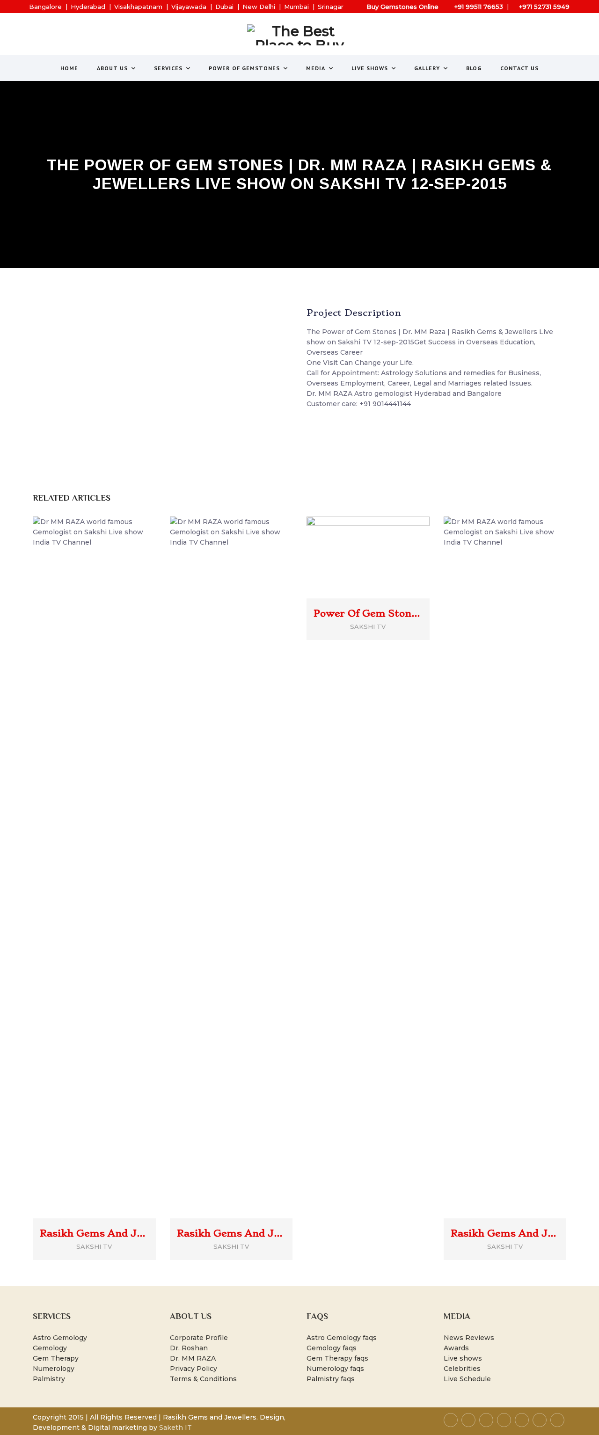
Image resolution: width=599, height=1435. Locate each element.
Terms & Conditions (203, 1379)
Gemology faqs (332, 1348)
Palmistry (49, 1379)
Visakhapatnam (138, 6)
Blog (474, 68)
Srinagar (330, 6)
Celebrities (462, 1368)
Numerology (53, 1368)
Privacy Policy (193, 1368)
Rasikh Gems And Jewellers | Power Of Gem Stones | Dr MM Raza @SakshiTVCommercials (231, 1233)
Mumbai (296, 6)
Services (168, 68)
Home (69, 68)
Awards (456, 1348)
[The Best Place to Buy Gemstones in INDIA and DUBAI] (299, 34)
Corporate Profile (199, 1337)
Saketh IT (175, 1427)
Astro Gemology (60, 1337)
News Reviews (469, 1337)
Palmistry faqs (331, 1379)
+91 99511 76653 (478, 6)
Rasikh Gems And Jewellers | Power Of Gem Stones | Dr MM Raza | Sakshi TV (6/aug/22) (505, 1233)
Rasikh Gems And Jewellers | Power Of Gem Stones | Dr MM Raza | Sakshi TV (94, 1233)
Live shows (463, 1358)
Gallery (427, 68)
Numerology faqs (335, 1368)
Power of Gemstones (244, 68)
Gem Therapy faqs (337, 1358)
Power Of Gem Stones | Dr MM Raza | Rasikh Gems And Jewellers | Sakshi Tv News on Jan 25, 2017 (368, 613)
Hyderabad (88, 6)
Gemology (50, 1348)
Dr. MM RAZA (193, 1358)
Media (315, 68)
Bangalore (45, 6)
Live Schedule (467, 1379)
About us (112, 68)
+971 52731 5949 (544, 6)
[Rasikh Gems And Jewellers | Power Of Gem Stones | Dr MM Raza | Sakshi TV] (107, 852)
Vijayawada (188, 6)
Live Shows (369, 68)
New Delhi (258, 6)
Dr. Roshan (189, 1348)
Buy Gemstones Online (402, 6)
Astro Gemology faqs (342, 1337)
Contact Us (519, 68)
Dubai (224, 6)
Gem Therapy (56, 1358)
